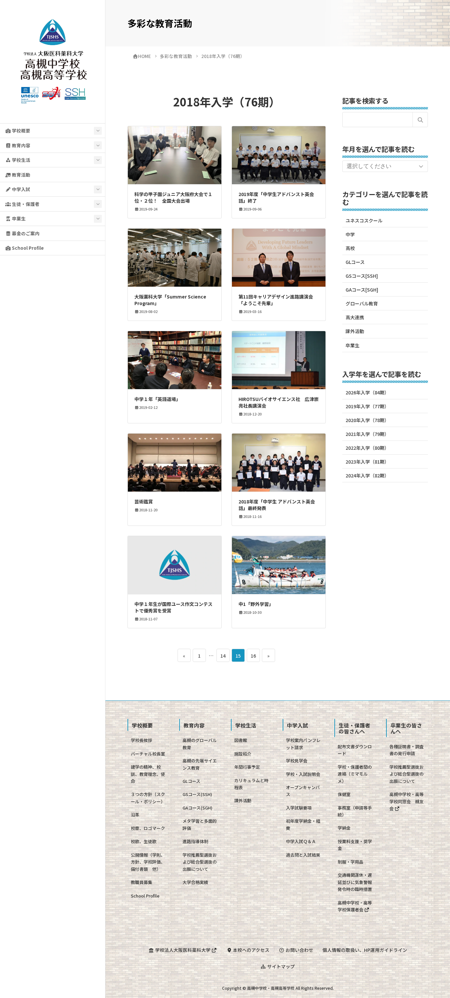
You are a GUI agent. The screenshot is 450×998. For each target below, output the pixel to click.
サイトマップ (280, 966)
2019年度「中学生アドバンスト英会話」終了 (276, 197)
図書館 (240, 740)
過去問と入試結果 (303, 855)
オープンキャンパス (303, 790)
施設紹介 (242, 754)
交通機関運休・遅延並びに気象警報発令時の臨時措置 (355, 882)
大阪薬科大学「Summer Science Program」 (170, 299)
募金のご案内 (25, 233)
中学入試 (20, 189)
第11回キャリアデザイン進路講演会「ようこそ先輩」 (276, 299)
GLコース (355, 262)
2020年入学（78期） (367, 420)
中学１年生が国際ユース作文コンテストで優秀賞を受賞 (173, 607)
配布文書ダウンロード (355, 749)
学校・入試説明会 (303, 774)
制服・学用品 (350, 862)
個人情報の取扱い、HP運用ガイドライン (365, 950)
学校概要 (20, 130)
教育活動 (20, 174)
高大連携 (355, 317)
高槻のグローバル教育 (200, 743)
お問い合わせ (299, 950)
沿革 (135, 815)
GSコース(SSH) (197, 794)
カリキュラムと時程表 (251, 783)
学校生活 (20, 160)
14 (223, 657)
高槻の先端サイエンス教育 (200, 764)
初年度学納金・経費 (303, 824)
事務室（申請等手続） (355, 811)
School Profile (27, 247)
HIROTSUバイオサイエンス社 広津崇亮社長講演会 (279, 402)
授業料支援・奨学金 (355, 844)
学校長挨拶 (141, 740)
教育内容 (20, 145)
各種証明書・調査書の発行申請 (406, 749)
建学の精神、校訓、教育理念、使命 (148, 774)
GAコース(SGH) (197, 808)
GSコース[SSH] (362, 275)
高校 (350, 248)
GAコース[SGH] (362, 289)
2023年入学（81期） (367, 461)
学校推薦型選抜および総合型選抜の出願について (200, 862)
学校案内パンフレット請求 (303, 743)
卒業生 (18, 218)
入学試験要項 (299, 808)
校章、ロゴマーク (148, 828)
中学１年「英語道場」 (157, 399)
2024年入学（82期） (367, 475)
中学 (350, 234)
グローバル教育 (362, 303)
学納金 (344, 828)
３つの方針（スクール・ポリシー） (148, 797)
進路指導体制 (195, 841)
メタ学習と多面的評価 (200, 824)
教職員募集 (141, 882)
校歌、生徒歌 (143, 841)
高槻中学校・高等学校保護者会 (355, 906)
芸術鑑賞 (143, 501)
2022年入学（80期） (367, 447)
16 (253, 657)
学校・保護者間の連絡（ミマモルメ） (355, 774)
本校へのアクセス (250, 950)
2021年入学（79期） (367, 434)
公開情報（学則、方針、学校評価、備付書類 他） (148, 862)
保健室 (344, 794)
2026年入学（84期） (367, 392)
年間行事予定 (247, 767)
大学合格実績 (195, 882)
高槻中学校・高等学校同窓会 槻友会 (406, 801)
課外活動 (355, 331)
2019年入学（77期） (367, 406)
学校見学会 (296, 760)
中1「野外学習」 (256, 604)
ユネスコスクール (364, 220)
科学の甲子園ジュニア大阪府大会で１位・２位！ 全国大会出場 (173, 197)
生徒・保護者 (25, 204)
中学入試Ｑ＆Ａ (301, 841)
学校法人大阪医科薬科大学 (182, 950)
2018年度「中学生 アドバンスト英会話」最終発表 (277, 504)
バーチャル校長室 (148, 754)
